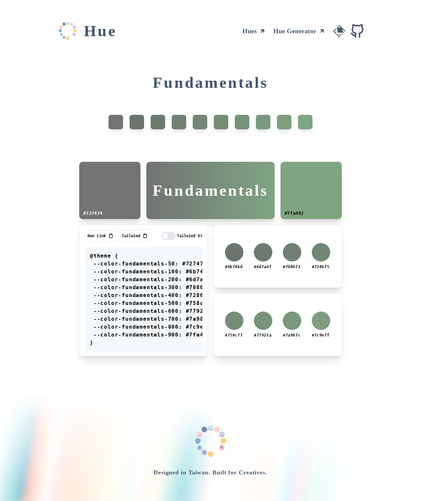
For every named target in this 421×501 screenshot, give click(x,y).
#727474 (92, 213)
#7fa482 (294, 213)
